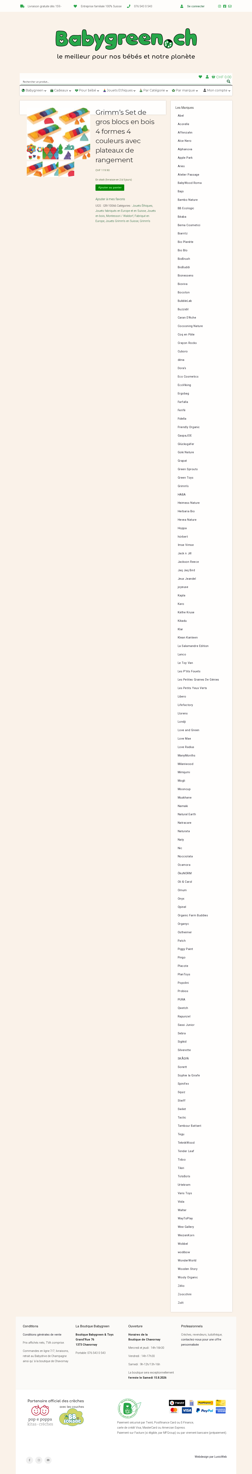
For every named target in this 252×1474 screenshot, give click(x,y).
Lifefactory (185, 705)
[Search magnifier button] (228, 81)
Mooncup (184, 789)
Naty (181, 839)
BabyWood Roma (190, 183)
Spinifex (183, 1083)
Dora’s (182, 368)
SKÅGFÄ (183, 1058)
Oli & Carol (185, 881)
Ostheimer (185, 932)
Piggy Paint (185, 949)
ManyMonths (186, 755)
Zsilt (181, 1302)
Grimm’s (183, 486)
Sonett (182, 1067)
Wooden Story (188, 1269)
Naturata (184, 831)
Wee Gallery (186, 1227)
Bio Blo (183, 250)
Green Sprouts (188, 469)
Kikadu (182, 621)
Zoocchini (185, 1294)
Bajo (181, 191)
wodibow (184, 1252)
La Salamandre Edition (193, 646)
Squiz (181, 1092)
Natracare (185, 823)
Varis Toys (185, 1193)
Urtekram (184, 1185)
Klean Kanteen (188, 637)
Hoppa (182, 528)
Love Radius (186, 747)
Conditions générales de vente (42, 1334)
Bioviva (183, 284)
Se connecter (196, 6)
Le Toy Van (185, 663)
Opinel (182, 907)
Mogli (181, 780)
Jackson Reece (188, 562)
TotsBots (184, 1176)
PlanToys (184, 974)
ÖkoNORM (185, 873)
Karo (181, 604)
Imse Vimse (186, 545)
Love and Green (188, 730)
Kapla (181, 595)
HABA (182, 494)
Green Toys (186, 477)
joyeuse (183, 587)
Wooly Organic (188, 1277)
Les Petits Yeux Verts (192, 688)
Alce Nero (185, 141)
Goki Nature (186, 452)
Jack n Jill (185, 553)
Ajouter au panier (109, 187)
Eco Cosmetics (188, 376)
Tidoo (182, 1159)
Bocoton (184, 292)
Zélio (181, 1286)
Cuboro (183, 351)
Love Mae (184, 738)
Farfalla (183, 402)
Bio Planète (186, 242)
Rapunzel (184, 1016)
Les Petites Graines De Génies (198, 679)
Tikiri (181, 1168)
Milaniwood (186, 764)
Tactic (182, 1117)
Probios (183, 991)
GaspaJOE (185, 435)
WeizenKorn (186, 1235)
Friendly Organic (189, 427)
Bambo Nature (188, 200)
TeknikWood (186, 1142)
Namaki (183, 806)
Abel (181, 115)
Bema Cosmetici (189, 225)
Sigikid (182, 1041)
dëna (181, 360)
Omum (182, 890)
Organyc (183, 924)
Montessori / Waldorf (119, 216)
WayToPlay (185, 1218)
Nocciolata (185, 856)
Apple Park (185, 157)
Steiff (182, 1100)
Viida (181, 1201)
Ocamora (184, 865)
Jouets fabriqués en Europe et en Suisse (120, 211)
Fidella (182, 418)
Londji (182, 721)
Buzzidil (183, 309)
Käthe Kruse (186, 612)
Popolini (183, 983)
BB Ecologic (186, 208)
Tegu (181, 1134)
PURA (181, 999)
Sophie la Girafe (189, 1075)
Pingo (182, 957)
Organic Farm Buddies (193, 915)
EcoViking (184, 385)
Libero (182, 696)
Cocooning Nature (190, 326)
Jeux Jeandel (187, 578)
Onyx (181, 898)
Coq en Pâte (186, 334)
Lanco (182, 654)
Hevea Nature (187, 519)
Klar (180, 629)
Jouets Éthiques (142, 205)
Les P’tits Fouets (189, 671)
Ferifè (182, 410)
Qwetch (183, 1008)
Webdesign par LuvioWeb (211, 1456)
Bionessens (186, 275)
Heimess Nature (189, 503)
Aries (181, 166)
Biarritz (183, 233)
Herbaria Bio (186, 511)
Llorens (183, 713)
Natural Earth (187, 814)
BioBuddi (184, 267)
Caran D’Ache (187, 317)
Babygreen (126, 45)
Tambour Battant (189, 1126)
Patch (182, 940)
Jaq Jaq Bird (186, 570)
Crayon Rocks (187, 343)
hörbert (183, 536)
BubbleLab (185, 301)
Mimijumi (184, 772)
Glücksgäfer (186, 444)
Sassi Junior (186, 1025)
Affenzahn (185, 132)
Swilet (182, 1109)
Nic (180, 848)
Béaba (182, 216)
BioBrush (184, 259)
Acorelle (183, 124)
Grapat (182, 460)
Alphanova (185, 149)
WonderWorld (187, 1260)
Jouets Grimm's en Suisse (122, 221)
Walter (182, 1210)
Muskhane (185, 797)
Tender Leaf (186, 1151)
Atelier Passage (188, 174)
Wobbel (183, 1244)
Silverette (184, 1050)
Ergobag (183, 393)
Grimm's (145, 221)
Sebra (182, 1033)
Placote (183, 966)
